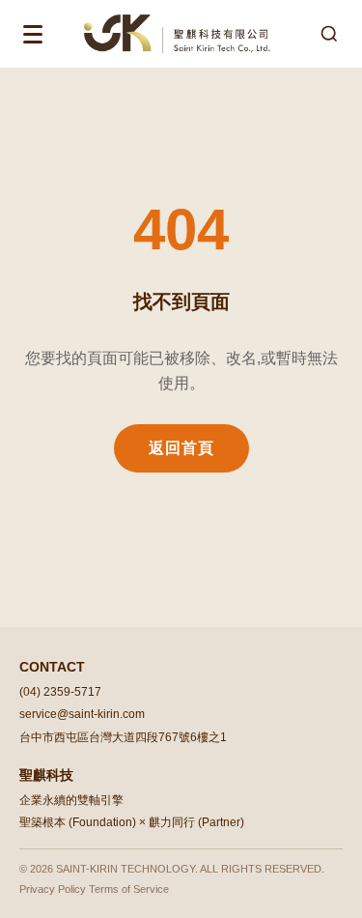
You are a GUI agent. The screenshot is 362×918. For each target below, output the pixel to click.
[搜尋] (329, 33)
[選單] (32, 34)
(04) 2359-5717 (60, 692)
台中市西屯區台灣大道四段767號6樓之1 (123, 737)
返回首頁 (181, 448)
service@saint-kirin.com (82, 714)
